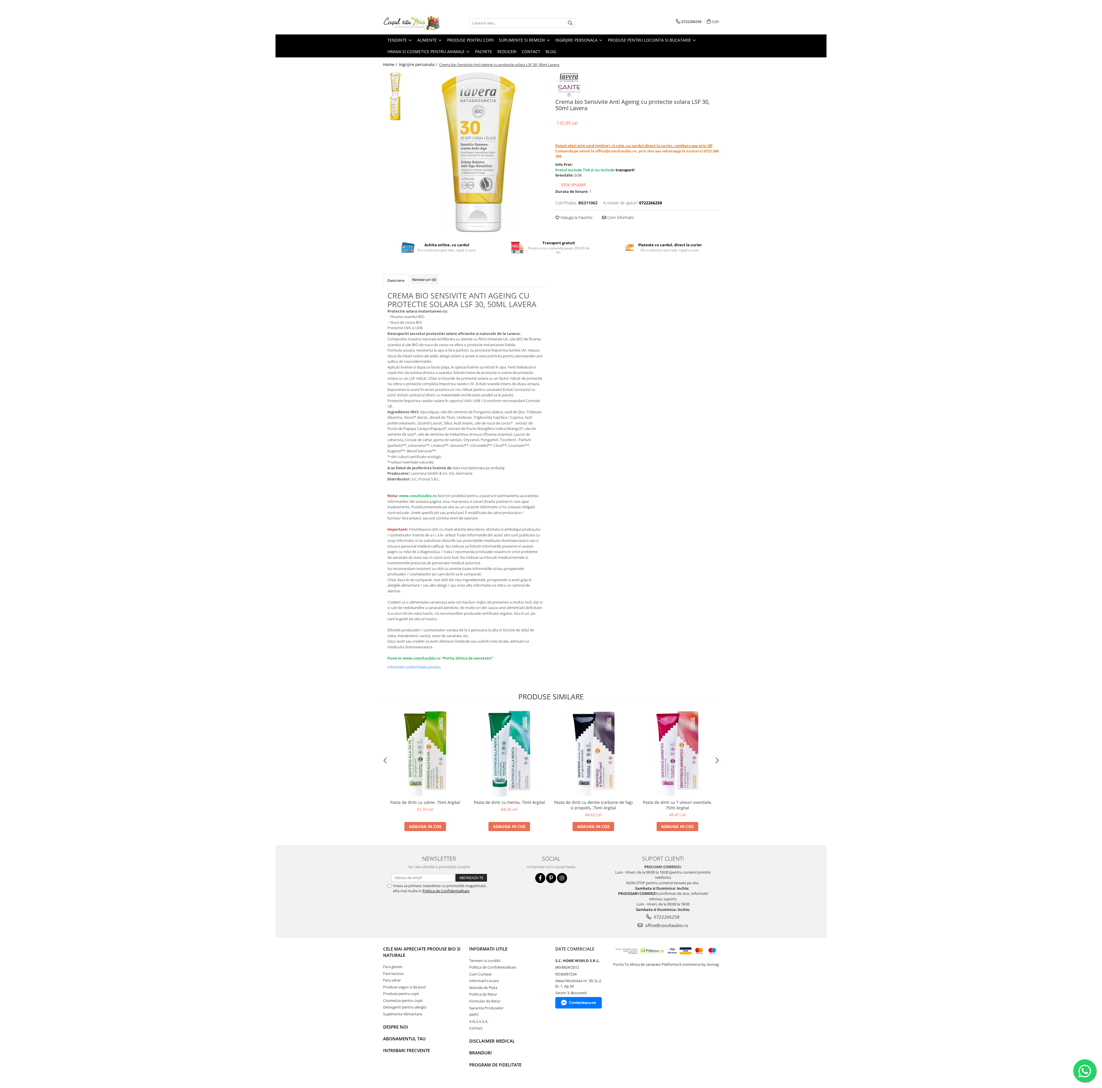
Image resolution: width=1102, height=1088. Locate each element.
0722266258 (666, 917)
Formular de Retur (484, 1001)
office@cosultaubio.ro (666, 925)
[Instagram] (562, 878)
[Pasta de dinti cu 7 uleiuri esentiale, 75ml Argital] (677, 754)
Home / (390, 64)
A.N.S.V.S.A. (478, 1021)
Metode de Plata (483, 987)
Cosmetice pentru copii (402, 1000)
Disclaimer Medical (492, 1041)
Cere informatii (620, 217)
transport (625, 169)
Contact (476, 1028)
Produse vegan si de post (404, 987)
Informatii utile (488, 949)
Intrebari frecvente (406, 1050)
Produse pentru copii (401, 993)
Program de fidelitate (495, 1065)
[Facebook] (540, 878)
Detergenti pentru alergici (404, 1007)
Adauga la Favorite (576, 217)
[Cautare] (570, 23)
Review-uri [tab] (424, 279)
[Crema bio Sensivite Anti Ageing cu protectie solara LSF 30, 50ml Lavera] (478, 152)
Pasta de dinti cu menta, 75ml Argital (509, 802)
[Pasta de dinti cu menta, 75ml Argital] (509, 754)
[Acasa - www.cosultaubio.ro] (412, 23)
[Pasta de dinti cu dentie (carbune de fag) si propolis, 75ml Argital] (593, 754)
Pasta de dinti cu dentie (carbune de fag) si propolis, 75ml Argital (593, 805)
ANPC (474, 1014)
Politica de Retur (483, 994)
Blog (551, 51)
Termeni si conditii (484, 960)
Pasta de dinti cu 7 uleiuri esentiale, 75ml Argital (677, 805)
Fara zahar (392, 980)
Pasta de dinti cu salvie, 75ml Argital (425, 802)
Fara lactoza (393, 973)
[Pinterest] (551, 878)
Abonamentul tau (404, 1039)
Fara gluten (392, 966)
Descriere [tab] (395, 280)
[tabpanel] (478, 152)
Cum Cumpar (480, 974)
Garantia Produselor (486, 1008)
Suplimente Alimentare (402, 1014)
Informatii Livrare (484, 980)
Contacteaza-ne (582, 1002)
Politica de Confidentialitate (445, 890)
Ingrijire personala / (418, 64)
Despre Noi (395, 1027)
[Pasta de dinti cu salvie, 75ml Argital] (425, 754)
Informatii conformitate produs (414, 667)
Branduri (480, 1053)
